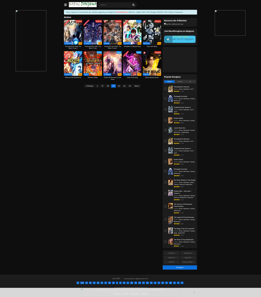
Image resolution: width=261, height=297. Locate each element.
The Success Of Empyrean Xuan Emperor (183, 205)
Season (187, 253)
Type (171, 262)
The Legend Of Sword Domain (184, 217)
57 (102, 86)
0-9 (82, 283)
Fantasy (192, 98)
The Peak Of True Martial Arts (184, 239)
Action (181, 89)
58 (108, 86)
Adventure (186, 89)
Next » (137, 86)
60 (119, 86)
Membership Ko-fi (122, 12)
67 (130, 86)
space (175, 111)
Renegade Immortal (180, 96)
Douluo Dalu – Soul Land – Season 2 (182, 192)
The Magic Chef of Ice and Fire (184, 228)
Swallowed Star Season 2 (182, 107)
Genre (171, 253)
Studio (171, 257)
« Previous (89, 86)
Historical (182, 184)
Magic (175, 233)
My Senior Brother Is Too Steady (184, 180)
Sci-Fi (192, 89)
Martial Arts (177, 100)
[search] (133, 5)
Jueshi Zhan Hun (179, 128)
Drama (192, 182)
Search (180, 267)
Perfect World (178, 118)
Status (187, 257)
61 (124, 86)
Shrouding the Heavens (181, 87)
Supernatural (185, 132)
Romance (190, 197)
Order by (187, 262)
